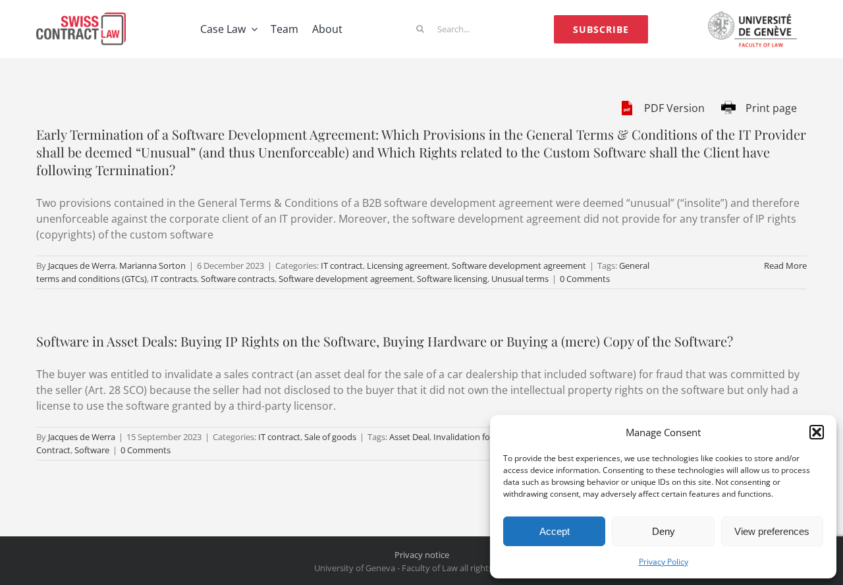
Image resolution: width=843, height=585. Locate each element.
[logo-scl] (81, 18)
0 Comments (585, 279)
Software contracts (238, 279)
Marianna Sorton (152, 265)
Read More (785, 265)
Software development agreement (519, 265)
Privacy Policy (663, 561)
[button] (816, 432)
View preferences (771, 531)
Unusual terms (520, 279)
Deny (663, 531)
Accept (554, 531)
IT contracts (174, 279)
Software (91, 450)
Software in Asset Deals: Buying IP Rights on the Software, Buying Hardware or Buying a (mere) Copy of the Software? (384, 341)
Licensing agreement (407, 265)
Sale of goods (330, 437)
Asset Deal (409, 437)
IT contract (342, 265)
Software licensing (452, 279)
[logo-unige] (755, 15)
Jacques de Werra (81, 265)
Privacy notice (421, 555)
